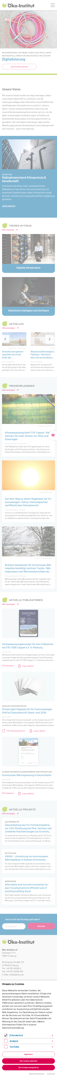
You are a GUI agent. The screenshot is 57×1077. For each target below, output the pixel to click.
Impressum (51, 1074)
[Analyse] (5, 1041)
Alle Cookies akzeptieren (28, 1067)
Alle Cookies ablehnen (28, 1061)
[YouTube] (5, 1047)
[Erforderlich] (5, 1036)
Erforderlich (16, 1035)
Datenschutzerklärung (13, 1027)
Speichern (28, 1054)
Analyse (14, 1040)
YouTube (14, 1046)
